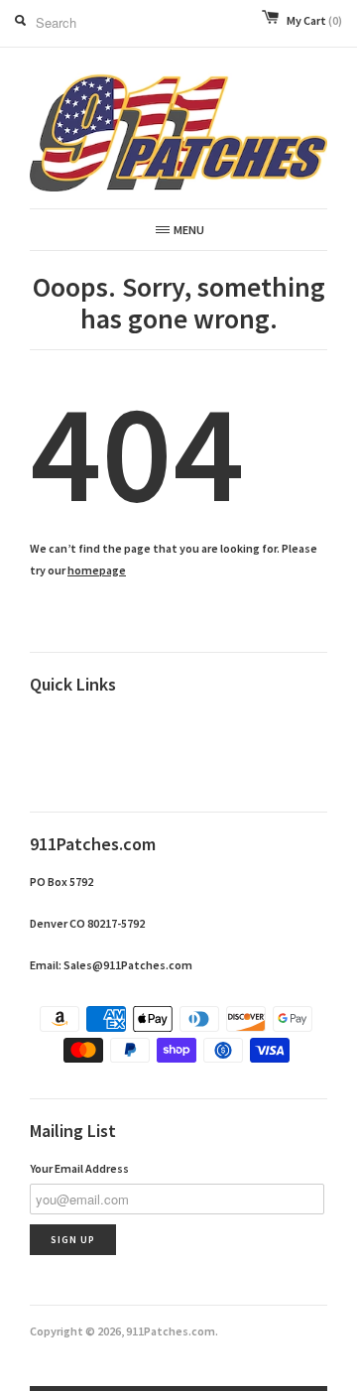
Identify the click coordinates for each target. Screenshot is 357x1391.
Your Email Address (79, 1168)
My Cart (314, 20)
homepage (96, 570)
